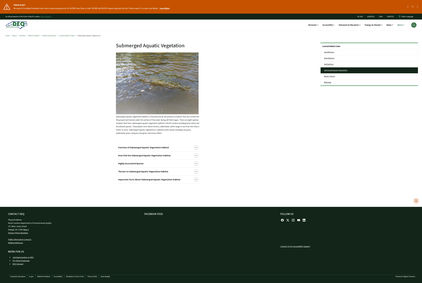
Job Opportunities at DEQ (23, 257)
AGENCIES (370, 16)
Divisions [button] (312, 25)
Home (7, 35)
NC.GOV (360, 16)
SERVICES (390, 16)
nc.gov (31, 276)
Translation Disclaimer (17, 276)
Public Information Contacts (19, 239)
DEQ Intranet (18, 264)
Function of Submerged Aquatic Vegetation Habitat (143, 147)
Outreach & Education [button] (349, 25)
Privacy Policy (92, 276)
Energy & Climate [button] (373, 25)
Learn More (165, 8)
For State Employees (21, 260)
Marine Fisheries (34, 35)
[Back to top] (416, 201)
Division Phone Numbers (18, 233)
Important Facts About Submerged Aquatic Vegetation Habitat (149, 179)
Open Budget (105, 276)
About (14, 35)
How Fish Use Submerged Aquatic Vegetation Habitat (144, 155)
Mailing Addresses (15, 243)
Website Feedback (43, 276)
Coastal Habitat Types (67, 35)
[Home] (16, 22)
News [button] (389, 25)
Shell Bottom (329, 58)
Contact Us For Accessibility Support (295, 246)
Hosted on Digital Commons (405, 276)
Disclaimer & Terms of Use (75, 276)
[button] (414, 25)
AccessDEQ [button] (328, 25)
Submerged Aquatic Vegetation (335, 70)
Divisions (22, 35)
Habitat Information (49, 35)
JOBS (381, 16)
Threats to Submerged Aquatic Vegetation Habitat (143, 171)
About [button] (400, 25)
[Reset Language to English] (400, 16)
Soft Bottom (329, 64)
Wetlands (327, 82)
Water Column (329, 76)
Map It (26, 229)
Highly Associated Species (131, 163)
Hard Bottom (329, 52)
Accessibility (58, 276)
